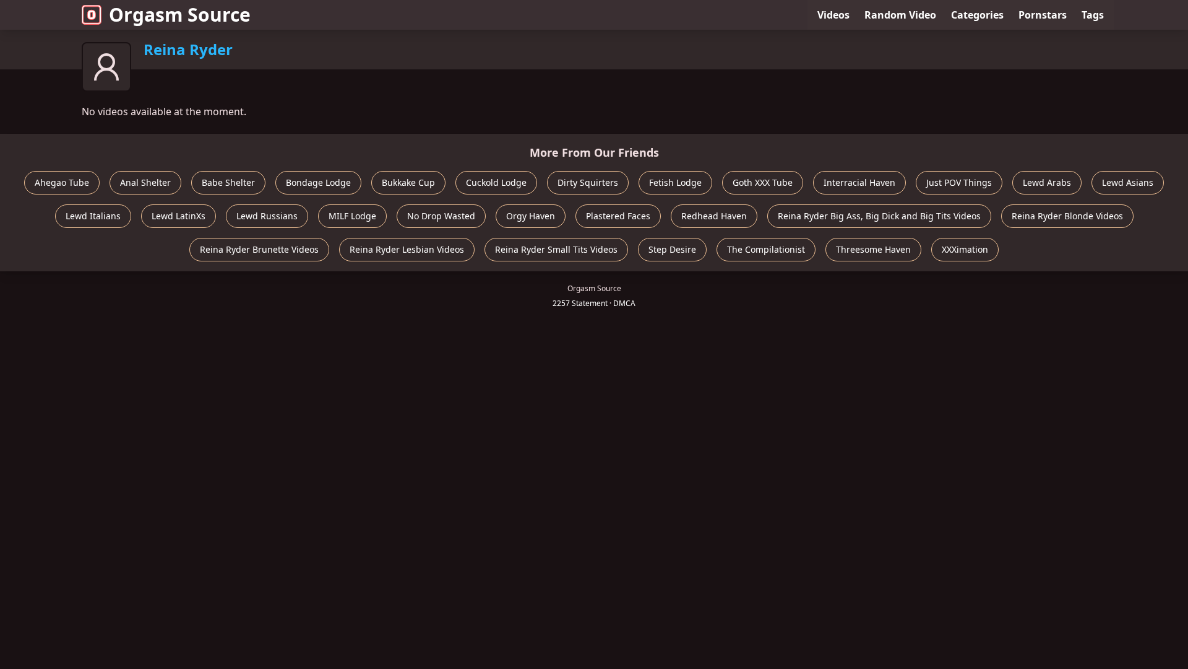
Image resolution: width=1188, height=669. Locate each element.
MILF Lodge (352, 216)
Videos (833, 15)
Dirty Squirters (587, 182)
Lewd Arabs (1047, 182)
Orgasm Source (180, 14)
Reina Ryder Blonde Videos (1067, 216)
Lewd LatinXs (178, 216)
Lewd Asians (1127, 182)
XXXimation (965, 249)
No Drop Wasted (441, 216)
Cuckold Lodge (496, 182)
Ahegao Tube (62, 182)
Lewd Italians (93, 216)
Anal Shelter (145, 182)
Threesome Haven (873, 249)
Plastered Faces (618, 216)
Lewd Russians (267, 216)
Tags (1093, 15)
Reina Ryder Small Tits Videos (556, 249)
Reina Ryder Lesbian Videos (407, 249)
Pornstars (1042, 15)
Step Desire (672, 249)
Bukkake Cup (408, 182)
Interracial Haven (859, 182)
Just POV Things (959, 182)
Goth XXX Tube (763, 182)
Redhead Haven (714, 216)
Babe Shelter (228, 182)
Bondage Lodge (318, 182)
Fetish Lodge (675, 182)
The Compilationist (766, 249)
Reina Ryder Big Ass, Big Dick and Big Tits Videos (879, 216)
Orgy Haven (530, 216)
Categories (977, 15)
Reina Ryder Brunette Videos (259, 249)
